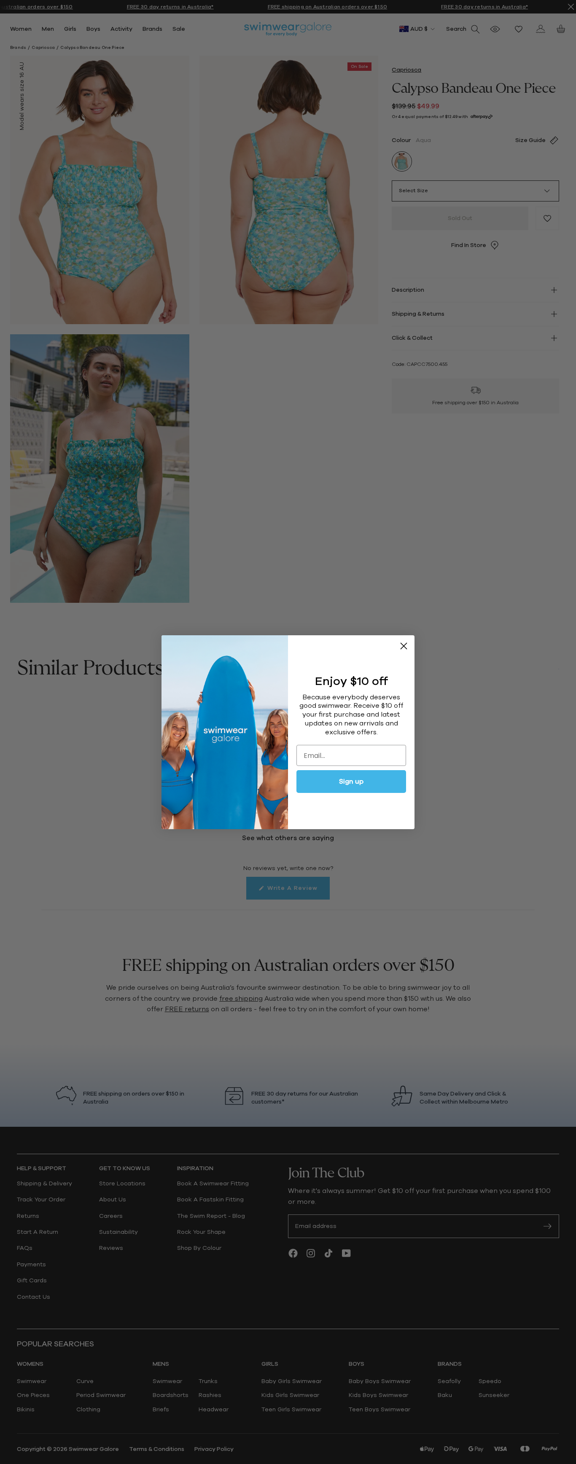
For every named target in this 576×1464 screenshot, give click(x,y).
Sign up (351, 781)
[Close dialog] (403, 646)
